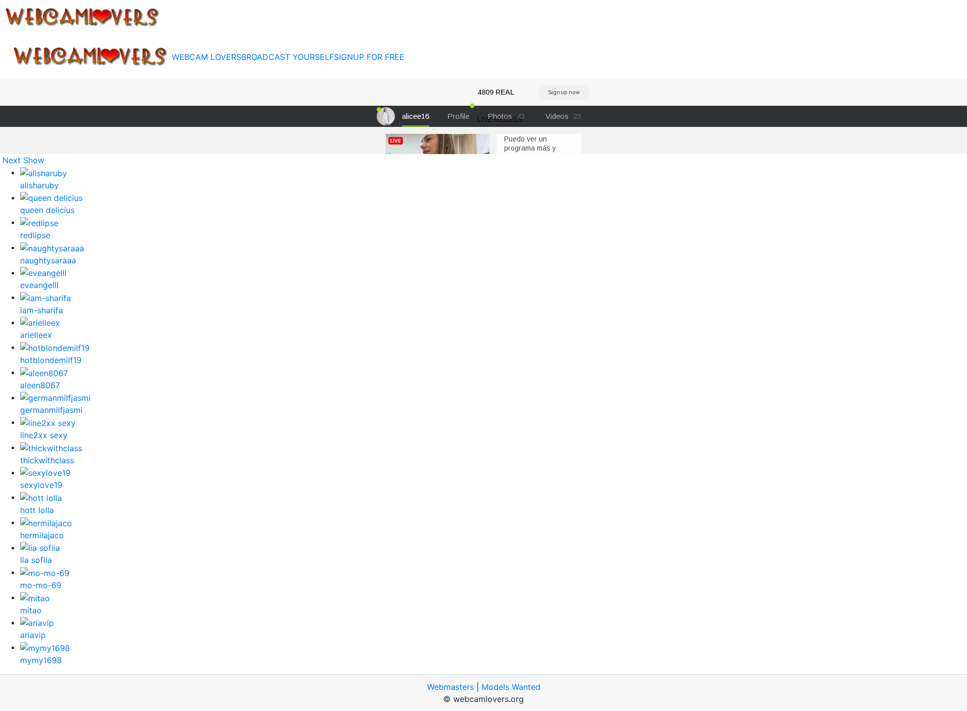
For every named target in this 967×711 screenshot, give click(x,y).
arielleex (36, 335)
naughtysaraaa (48, 260)
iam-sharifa (41, 310)
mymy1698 (41, 660)
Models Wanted (510, 687)
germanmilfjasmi (51, 410)
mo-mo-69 (40, 585)
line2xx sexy (43, 435)
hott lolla (37, 510)
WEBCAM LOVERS (206, 57)
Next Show (23, 160)
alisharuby (39, 185)
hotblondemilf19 (51, 360)
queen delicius (47, 210)
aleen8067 (40, 385)
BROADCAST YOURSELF (287, 57)
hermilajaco (42, 535)
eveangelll (39, 285)
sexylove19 (41, 485)
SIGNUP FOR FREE (369, 57)
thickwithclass (47, 460)
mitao (31, 610)
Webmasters (450, 687)
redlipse (35, 235)
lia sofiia (36, 560)
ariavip (33, 635)
